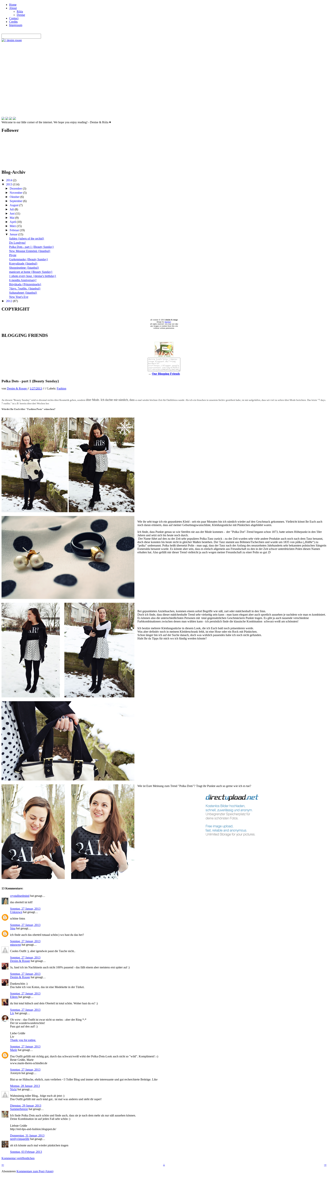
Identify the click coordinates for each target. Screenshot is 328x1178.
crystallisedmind (19, 895)
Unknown (16, 912)
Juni (12, 213)
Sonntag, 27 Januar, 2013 (25, 908)
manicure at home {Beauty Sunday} (31, 271)
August (14, 205)
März (13, 226)
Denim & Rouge (20, 961)
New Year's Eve (18, 296)
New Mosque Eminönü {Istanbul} (29, 251)
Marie (13, 1050)
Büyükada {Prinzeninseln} (25, 284)
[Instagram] (14, 119)
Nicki (13, 1089)
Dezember (16, 188)
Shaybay (168, 322)
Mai (12, 217)
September (16, 201)
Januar (14, 234)
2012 (9, 301)
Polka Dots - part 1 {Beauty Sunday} (31, 246)
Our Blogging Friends (166, 373)
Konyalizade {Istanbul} (23, 263)
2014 (9, 180)
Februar (15, 230)
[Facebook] (3, 119)
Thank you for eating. (23, 1040)
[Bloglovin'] (10, 119)
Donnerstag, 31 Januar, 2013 (27, 1135)
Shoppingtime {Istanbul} (24, 267)
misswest (15, 944)
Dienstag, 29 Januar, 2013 (25, 1105)
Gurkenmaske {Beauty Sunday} (28, 259)
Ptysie (12, 255)
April (13, 221)
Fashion (61, 388)
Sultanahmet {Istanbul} (23, 292)
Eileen (14, 996)
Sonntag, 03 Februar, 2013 (26, 1151)
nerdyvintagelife (19, 1139)
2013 (9, 184)
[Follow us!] (6, 119)
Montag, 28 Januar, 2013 (25, 1085)
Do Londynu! (17, 242)
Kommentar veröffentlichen (18, 1158)
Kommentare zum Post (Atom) (35, 1171)
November (16, 192)
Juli (12, 209)
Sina (12, 928)
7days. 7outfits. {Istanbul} (25, 288)
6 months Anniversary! (22, 280)
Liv (12, 1013)
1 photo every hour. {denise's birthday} (32, 276)
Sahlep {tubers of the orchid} (26, 238)
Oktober (15, 196)
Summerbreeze (19, 1109)
